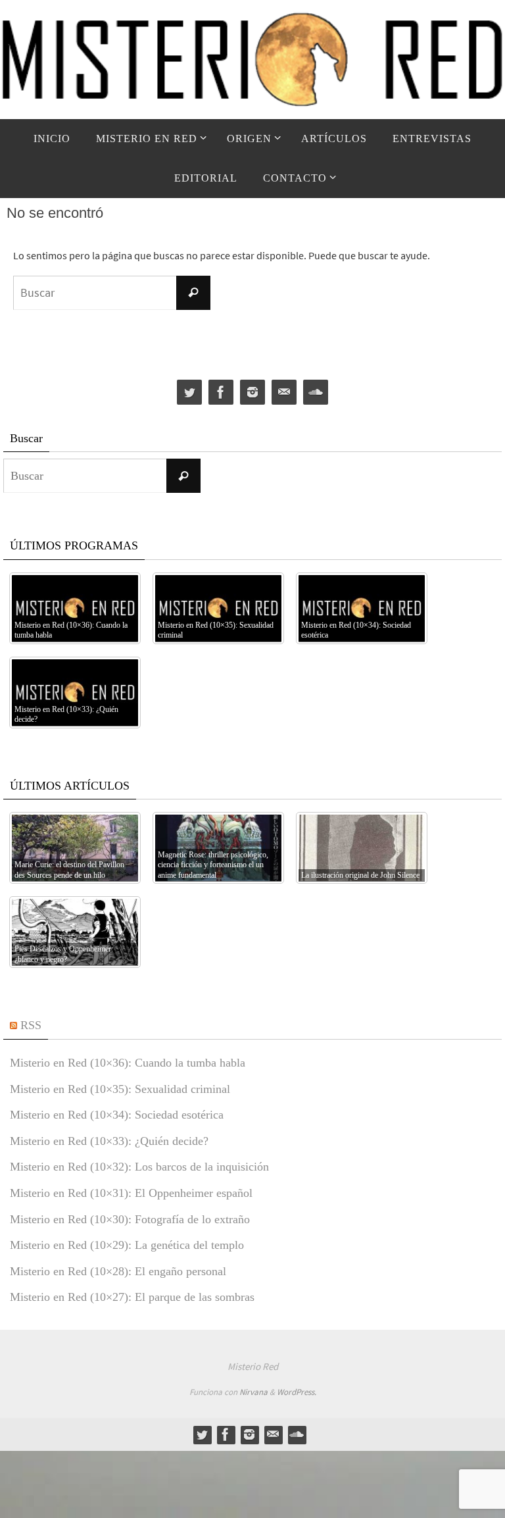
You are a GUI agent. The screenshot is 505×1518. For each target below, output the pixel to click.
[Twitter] (189, 392)
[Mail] (284, 392)
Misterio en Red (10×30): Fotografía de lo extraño (130, 1219)
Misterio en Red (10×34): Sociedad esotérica (117, 1114)
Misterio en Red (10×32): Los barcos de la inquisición (139, 1166)
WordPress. (296, 1392)
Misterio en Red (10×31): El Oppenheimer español (131, 1193)
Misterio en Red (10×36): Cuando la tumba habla (127, 1062)
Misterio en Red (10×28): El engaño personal (118, 1271)
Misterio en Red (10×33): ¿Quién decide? (109, 1141)
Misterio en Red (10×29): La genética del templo (127, 1245)
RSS (30, 1025)
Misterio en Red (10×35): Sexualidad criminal (120, 1089)
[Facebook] (220, 392)
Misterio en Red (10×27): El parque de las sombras (132, 1296)
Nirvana (253, 1392)
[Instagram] (252, 392)
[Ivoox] (315, 392)
